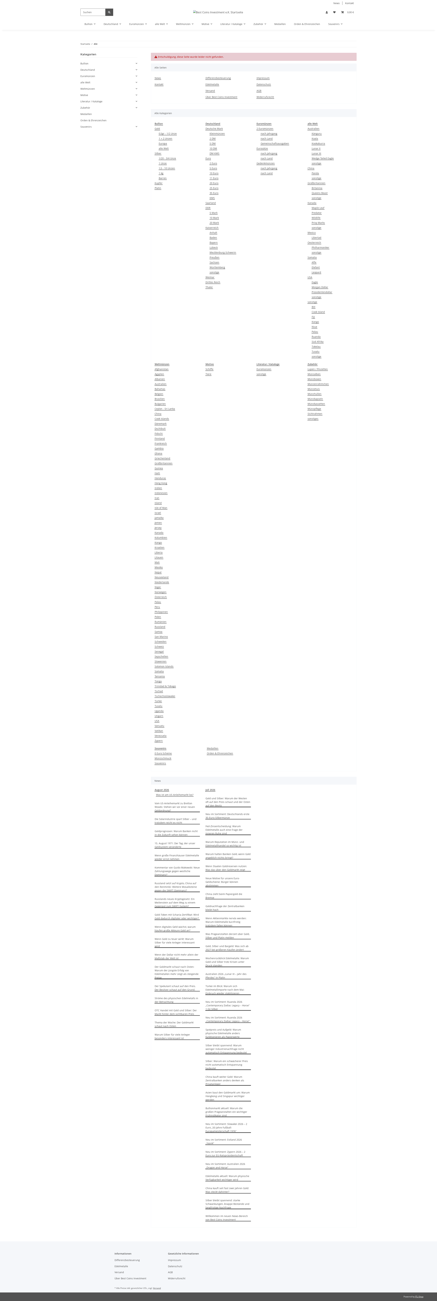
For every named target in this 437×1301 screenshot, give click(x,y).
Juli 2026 (210, 789)
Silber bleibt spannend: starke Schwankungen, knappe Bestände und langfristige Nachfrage (227, 1204)
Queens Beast (320, 193)
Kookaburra (318, 143)
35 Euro (214, 193)
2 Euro (213, 163)
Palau (315, 331)
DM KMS (214, 153)
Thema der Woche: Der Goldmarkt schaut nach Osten (174, 1024)
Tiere (208, 374)
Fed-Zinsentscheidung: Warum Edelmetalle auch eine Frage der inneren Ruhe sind (224, 830)
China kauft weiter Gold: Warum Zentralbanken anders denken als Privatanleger (225, 1080)
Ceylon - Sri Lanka (165, 408)
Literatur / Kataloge (91, 101)
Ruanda (316, 336)
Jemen (158, 522)
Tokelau (316, 346)
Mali (157, 562)
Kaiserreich (212, 227)
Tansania (160, 676)
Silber (158, 153)
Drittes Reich (213, 282)
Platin (158, 188)
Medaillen (212, 748)
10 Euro (214, 173)
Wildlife (316, 217)
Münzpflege (314, 408)
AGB (259, 90)
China (311, 168)
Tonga (158, 681)
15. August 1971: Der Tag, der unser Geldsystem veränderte (175, 845)
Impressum (263, 78)
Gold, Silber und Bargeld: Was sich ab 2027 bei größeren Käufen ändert (227, 947)
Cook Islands (162, 418)
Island (158, 502)
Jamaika (159, 517)
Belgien (159, 393)
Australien (313, 128)
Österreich (161, 597)
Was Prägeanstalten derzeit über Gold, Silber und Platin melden (228, 935)
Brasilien (160, 398)
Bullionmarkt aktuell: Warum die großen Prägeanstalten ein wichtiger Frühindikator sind (226, 1112)
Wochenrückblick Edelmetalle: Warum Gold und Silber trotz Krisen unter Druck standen (227, 962)
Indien (158, 488)
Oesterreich (314, 242)
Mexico (312, 232)
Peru (157, 606)
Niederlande (162, 582)
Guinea (159, 468)
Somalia (312, 257)
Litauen (159, 557)
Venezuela (160, 735)
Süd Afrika (317, 341)
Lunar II (316, 148)
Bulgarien (160, 403)
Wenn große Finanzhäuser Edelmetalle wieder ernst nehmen (177, 857)
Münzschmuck (163, 758)
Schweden (160, 641)
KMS (212, 198)
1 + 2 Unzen (165, 138)
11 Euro (214, 178)
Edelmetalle (212, 84)
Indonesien (161, 493)
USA (310, 277)
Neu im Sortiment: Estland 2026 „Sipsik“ (224, 1141)
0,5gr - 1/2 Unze (168, 133)
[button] (326, 12)
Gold (157, 128)
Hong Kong (161, 483)
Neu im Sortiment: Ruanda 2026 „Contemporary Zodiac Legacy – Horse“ (228, 1019)
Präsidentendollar (322, 292)
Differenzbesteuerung (218, 78)
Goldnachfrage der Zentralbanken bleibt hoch (225, 908)
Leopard (316, 272)
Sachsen (214, 262)
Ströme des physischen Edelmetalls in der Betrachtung (176, 1000)
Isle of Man (161, 507)
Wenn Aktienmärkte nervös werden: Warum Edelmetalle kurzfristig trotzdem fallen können (226, 922)
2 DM (213, 138)
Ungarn (159, 715)
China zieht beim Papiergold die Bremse (224, 895)
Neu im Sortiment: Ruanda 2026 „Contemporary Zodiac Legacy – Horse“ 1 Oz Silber (228, 1005)
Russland (160, 626)
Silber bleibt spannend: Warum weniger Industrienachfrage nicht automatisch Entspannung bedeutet (226, 1049)
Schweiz (159, 646)
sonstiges (313, 418)
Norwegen (160, 592)
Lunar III (316, 153)
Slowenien (160, 661)
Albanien (160, 379)
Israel (158, 512)
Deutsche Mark (214, 128)
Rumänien (160, 621)
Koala (315, 138)
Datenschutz (264, 84)
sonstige (214, 272)
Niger (158, 587)
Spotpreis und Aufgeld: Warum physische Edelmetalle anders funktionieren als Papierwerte (223, 1033)
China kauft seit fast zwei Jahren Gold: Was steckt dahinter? (227, 1190)
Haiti (157, 473)
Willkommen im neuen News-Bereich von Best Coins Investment (227, 1217)
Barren (163, 178)
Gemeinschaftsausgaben (275, 143)
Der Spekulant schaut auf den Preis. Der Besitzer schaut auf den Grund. (175, 987)
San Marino (161, 636)
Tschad (159, 691)
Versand (210, 90)
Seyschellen (161, 656)
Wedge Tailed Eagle (323, 158)
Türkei (158, 701)
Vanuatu (159, 725)
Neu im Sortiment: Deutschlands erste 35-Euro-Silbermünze (227, 815)
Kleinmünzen (217, 133)
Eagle (315, 282)
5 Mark (213, 212)
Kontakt (349, 3)
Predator (317, 212)
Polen (158, 616)
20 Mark (214, 222)
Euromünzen (264, 369)
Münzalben (314, 374)
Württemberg (217, 267)
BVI (313, 307)
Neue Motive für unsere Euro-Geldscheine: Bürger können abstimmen (223, 882)
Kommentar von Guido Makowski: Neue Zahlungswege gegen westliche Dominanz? (177, 871)
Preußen (214, 257)
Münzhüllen (314, 393)
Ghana (158, 453)
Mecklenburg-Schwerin (223, 252)
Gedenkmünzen (266, 163)
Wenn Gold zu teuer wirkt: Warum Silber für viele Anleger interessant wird (175, 942)
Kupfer (159, 183)
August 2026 (162, 789)
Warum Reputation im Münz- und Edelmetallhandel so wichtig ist (225, 843)
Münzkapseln (315, 398)
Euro (208, 158)
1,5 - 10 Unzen (167, 168)
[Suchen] (109, 12)
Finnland (160, 438)
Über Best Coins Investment (221, 97)
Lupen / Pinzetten (318, 369)
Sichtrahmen (315, 413)
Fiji (313, 316)
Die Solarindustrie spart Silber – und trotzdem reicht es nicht (175, 820)
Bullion (84, 63)
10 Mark (214, 217)
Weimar (210, 277)
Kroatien (159, 547)
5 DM (213, 143)
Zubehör (85, 107)
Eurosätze (262, 148)
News (336, 3)
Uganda (159, 711)
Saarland (211, 202)
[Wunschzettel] (334, 12)
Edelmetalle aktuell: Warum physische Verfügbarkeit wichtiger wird (227, 1177)
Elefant (316, 267)
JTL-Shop (419, 1296)
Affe (314, 262)
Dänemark (160, 423)
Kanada (312, 202)
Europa (163, 143)
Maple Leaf (318, 207)
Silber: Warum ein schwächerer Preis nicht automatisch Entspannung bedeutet (227, 1064)
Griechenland (162, 458)
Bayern (214, 242)
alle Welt (164, 148)
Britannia (317, 188)
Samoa (158, 631)
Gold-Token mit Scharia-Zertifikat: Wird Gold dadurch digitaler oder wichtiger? (177, 916)
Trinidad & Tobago (165, 686)
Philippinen (161, 611)
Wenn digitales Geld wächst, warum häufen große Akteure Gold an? (175, 928)
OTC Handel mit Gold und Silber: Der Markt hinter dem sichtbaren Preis (176, 1012)
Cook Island (318, 311)
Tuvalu (315, 351)
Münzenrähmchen (318, 384)
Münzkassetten (316, 403)
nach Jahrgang (269, 133)
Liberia (159, 552)
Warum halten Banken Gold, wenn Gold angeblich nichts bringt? (228, 855)
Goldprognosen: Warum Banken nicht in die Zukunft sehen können (176, 833)
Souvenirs (160, 763)
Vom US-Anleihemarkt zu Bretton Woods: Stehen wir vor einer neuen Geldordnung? (175, 807)
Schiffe (209, 369)
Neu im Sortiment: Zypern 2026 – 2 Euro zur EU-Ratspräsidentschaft (225, 1153)
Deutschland (87, 69)
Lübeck (214, 247)
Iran (157, 497)
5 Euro (213, 168)
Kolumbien (161, 537)
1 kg (161, 173)
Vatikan (159, 730)
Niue (314, 326)
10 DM (213, 148)
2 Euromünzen (265, 128)
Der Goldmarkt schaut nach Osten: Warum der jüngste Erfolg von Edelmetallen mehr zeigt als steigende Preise (177, 972)
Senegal (159, 651)
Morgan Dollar (320, 287)
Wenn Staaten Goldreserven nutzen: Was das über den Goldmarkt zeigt (226, 868)
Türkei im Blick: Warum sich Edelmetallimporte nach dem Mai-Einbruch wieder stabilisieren (225, 989)
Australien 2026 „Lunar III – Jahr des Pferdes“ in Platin (226, 975)
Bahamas (160, 389)
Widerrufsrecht (265, 97)
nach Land (267, 138)
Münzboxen (314, 379)
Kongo (315, 321)
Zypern (159, 740)
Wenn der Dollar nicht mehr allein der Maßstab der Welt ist (176, 956)
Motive (84, 95)
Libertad (316, 237)
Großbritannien (316, 183)
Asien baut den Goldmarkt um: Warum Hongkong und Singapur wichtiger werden (228, 1096)
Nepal (158, 572)
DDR (208, 207)
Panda (315, 173)
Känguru (317, 133)
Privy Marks (318, 222)
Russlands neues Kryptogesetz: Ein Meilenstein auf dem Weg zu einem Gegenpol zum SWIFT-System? (175, 902)
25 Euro (214, 188)
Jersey (158, 527)
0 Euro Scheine (163, 753)
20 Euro (214, 183)
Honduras (160, 478)
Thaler (209, 287)
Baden (213, 237)
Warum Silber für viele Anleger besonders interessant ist (172, 1036)
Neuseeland (161, 577)
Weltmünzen (87, 88)
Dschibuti (160, 428)
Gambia (159, 448)
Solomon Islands (164, 666)
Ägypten (159, 374)
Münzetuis (314, 389)
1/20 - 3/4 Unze (167, 158)
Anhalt (213, 232)
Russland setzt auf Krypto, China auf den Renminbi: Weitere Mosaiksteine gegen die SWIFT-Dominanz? (176, 887)
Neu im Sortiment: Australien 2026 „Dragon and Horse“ (225, 1165)
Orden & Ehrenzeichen (220, 753)
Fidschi (159, 433)
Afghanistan (161, 369)
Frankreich (161, 443)
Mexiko (159, 567)
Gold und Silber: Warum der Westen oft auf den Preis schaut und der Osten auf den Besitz (228, 802)
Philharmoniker (320, 247)
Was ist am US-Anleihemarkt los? (174, 794)
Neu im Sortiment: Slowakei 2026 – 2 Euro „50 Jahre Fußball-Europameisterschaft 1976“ (226, 1127)
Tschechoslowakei (165, 696)
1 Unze (163, 163)
